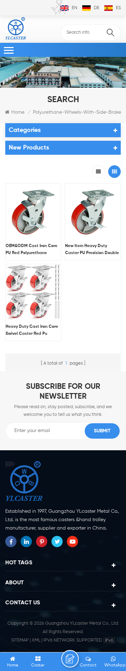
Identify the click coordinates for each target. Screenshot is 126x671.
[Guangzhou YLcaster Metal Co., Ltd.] (15, 28)
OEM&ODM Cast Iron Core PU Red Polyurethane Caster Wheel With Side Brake (31, 250)
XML (36, 640)
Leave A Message (70, 658)
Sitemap (20, 640)
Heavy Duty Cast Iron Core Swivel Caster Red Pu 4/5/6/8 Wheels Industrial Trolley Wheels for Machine (32, 331)
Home (17, 112)
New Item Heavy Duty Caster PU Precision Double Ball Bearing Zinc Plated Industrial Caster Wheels (92, 250)
